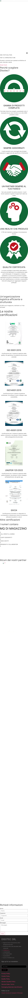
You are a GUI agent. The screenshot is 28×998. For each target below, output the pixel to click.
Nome (1, 908)
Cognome (2, 913)
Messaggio (3, 922)
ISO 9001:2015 (14, 350)
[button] (27, 53)
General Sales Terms (7, 984)
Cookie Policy (5, 976)
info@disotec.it (6, 950)
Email (1, 918)
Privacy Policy (5, 973)
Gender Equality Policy (8, 981)
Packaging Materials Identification (11, 987)
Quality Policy (5, 979)
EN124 (14, 510)
